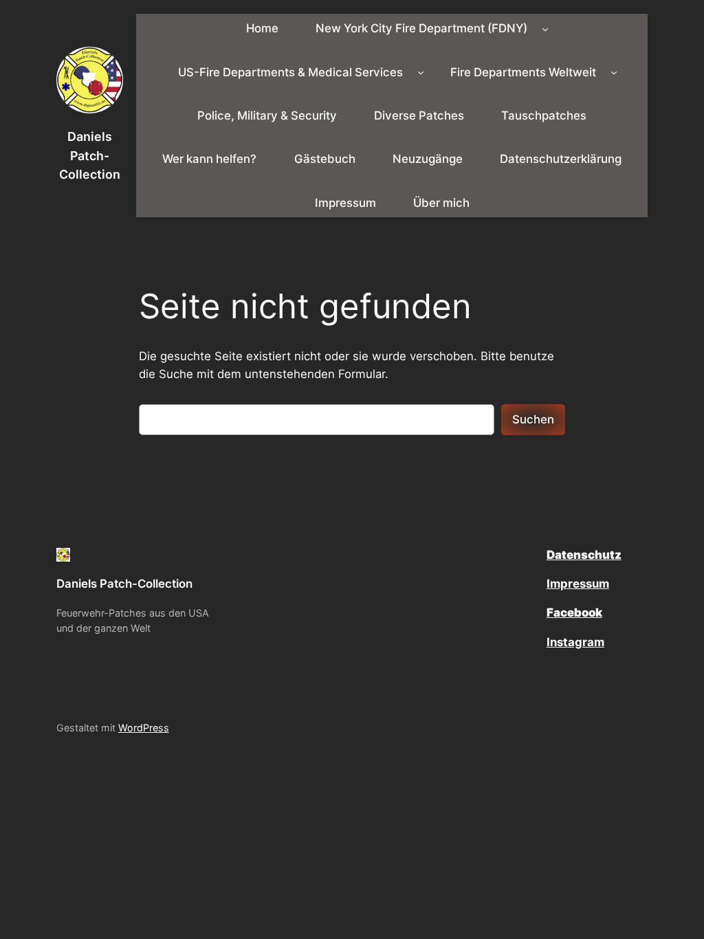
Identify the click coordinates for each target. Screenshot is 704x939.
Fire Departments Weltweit (523, 72)
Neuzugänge (428, 159)
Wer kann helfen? (209, 159)
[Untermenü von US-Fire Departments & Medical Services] (420, 72)
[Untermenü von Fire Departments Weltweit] (613, 72)
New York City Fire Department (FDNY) (421, 28)
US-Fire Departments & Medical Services (290, 72)
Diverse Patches (419, 115)
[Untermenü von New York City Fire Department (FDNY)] (545, 28)
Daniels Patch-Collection (89, 155)
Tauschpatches (543, 115)
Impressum (345, 203)
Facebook (574, 612)
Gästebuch (324, 159)
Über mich (441, 203)
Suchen (533, 419)
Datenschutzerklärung (561, 159)
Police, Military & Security (267, 115)
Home (262, 28)
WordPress (143, 727)
